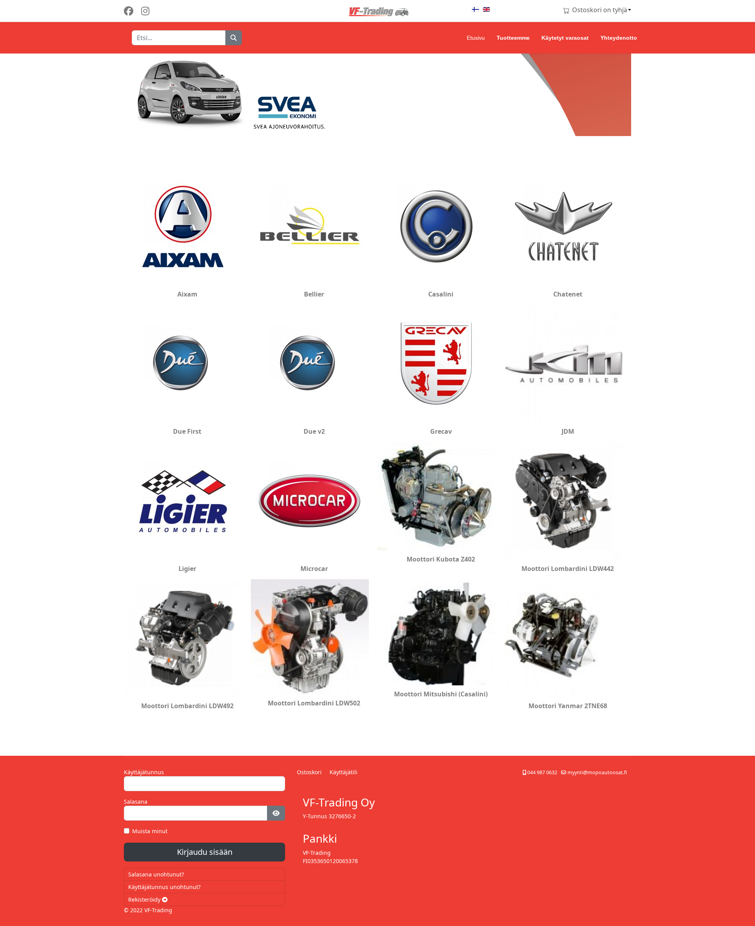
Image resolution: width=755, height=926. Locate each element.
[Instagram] (145, 10)
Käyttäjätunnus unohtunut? (164, 887)
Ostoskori (309, 772)
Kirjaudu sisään (204, 852)
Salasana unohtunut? (156, 874)
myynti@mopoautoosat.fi (597, 772)
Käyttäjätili (343, 772)
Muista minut (150, 831)
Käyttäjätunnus (144, 772)
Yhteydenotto (618, 38)
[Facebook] (128, 10)
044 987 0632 (542, 772)
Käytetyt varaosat (565, 38)
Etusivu (476, 38)
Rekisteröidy (145, 899)
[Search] (233, 37)
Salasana (135, 801)
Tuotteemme (513, 38)
